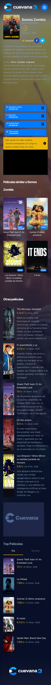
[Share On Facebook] (36, 40)
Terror (13, 62)
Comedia (21, 62)
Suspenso (30, 62)
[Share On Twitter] (42, 40)
